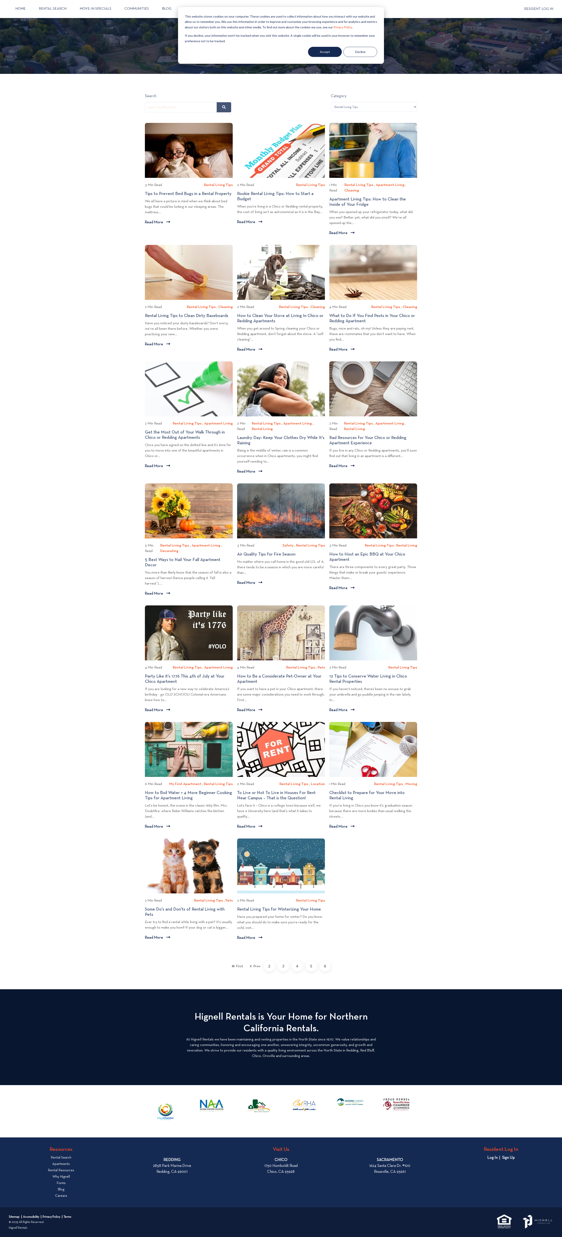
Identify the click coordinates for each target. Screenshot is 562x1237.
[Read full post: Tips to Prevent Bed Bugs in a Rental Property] (189, 150)
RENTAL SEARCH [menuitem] (53, 9)
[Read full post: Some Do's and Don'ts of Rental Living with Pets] (189, 865)
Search (150, 96)
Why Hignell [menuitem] (61, 1177)
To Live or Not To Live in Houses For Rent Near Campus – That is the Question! (276, 796)
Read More (157, 222)
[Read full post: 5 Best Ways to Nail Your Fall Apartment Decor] (189, 510)
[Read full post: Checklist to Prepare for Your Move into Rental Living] (373, 749)
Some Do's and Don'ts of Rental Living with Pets (185, 912)
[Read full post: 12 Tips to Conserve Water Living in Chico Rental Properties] (373, 632)
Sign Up (508, 1158)
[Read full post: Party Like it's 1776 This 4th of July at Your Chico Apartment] (189, 632)
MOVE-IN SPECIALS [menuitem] (95, 9)
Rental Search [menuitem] (61, 1157)
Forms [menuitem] (61, 1183)
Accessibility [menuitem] (31, 1216)
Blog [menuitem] (61, 1189)
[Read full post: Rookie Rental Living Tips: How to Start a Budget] (281, 150)
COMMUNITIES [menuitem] (136, 9)
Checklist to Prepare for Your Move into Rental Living (367, 796)
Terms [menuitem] (67, 1216)
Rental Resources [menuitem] (61, 1170)
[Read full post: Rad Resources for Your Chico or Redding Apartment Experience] (373, 388)
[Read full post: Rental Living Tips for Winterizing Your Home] (281, 865)
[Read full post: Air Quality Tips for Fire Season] (281, 510)
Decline (360, 52)
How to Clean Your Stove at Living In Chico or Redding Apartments (280, 318)
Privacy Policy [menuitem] (51, 1216)
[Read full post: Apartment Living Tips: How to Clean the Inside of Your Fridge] (373, 150)
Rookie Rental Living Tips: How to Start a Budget (275, 196)
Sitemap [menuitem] (14, 1216)
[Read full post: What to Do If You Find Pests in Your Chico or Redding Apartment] (373, 272)
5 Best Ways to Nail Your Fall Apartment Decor (182, 562)
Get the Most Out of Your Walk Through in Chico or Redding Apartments (185, 435)
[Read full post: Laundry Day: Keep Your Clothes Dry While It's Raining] (281, 388)
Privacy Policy (342, 27)
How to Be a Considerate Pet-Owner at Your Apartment (279, 679)
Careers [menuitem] (61, 1196)
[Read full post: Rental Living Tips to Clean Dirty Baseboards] (189, 272)
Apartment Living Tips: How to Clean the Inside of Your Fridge (367, 202)
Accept (325, 52)
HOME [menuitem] (20, 9)
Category (338, 96)
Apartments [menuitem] (61, 1164)
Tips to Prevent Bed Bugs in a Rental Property (189, 193)
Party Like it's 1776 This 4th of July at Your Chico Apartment (184, 679)
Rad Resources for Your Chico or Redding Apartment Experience (367, 440)
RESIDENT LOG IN (538, 9)
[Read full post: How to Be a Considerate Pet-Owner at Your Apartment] (281, 632)
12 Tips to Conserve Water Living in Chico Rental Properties (368, 679)
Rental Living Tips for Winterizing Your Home (281, 909)
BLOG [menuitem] (166, 9)
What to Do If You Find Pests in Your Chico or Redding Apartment (372, 318)
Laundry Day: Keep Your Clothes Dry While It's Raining (280, 440)
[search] (224, 107)
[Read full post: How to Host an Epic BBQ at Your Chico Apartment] (373, 510)
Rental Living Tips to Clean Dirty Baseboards (188, 315)
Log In (492, 1158)
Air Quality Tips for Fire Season (268, 554)
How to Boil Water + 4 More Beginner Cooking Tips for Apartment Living (188, 796)
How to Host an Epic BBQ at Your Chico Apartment (367, 557)
